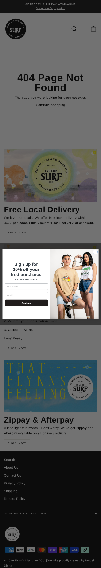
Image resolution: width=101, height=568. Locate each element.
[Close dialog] (95, 252)
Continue (26, 303)
